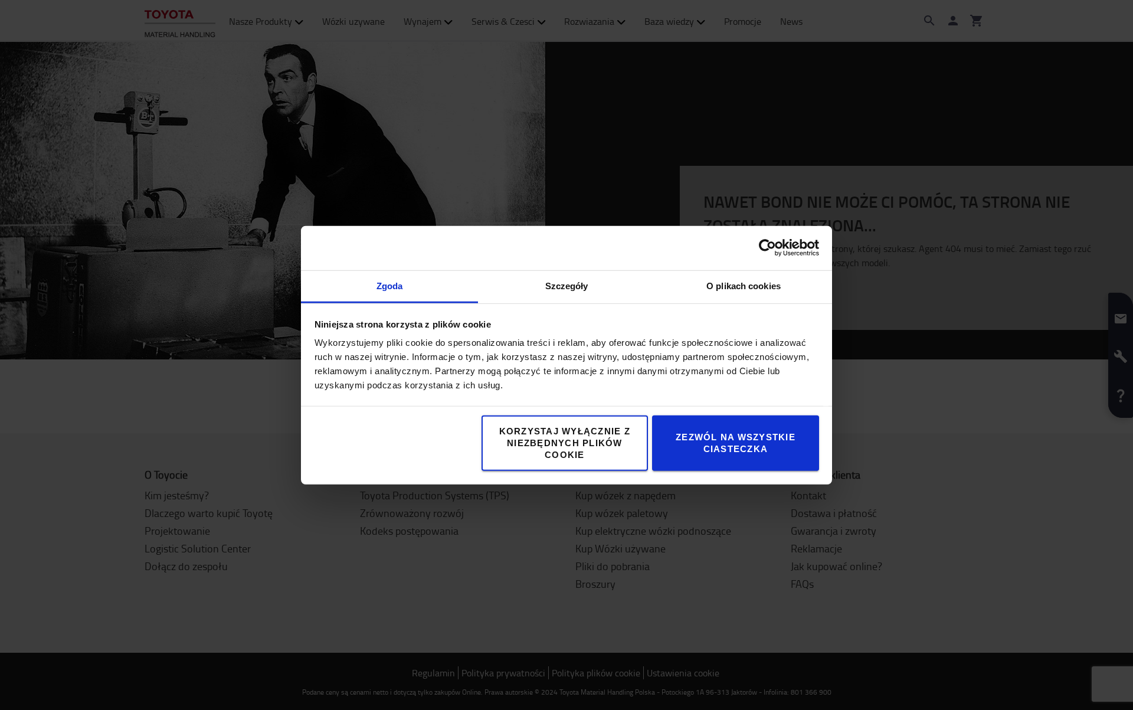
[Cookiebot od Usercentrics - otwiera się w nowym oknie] (767, 248)
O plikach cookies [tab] (743, 285)
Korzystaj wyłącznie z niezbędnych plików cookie (564, 442)
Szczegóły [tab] (566, 285)
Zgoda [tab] (389, 285)
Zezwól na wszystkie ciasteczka (735, 442)
